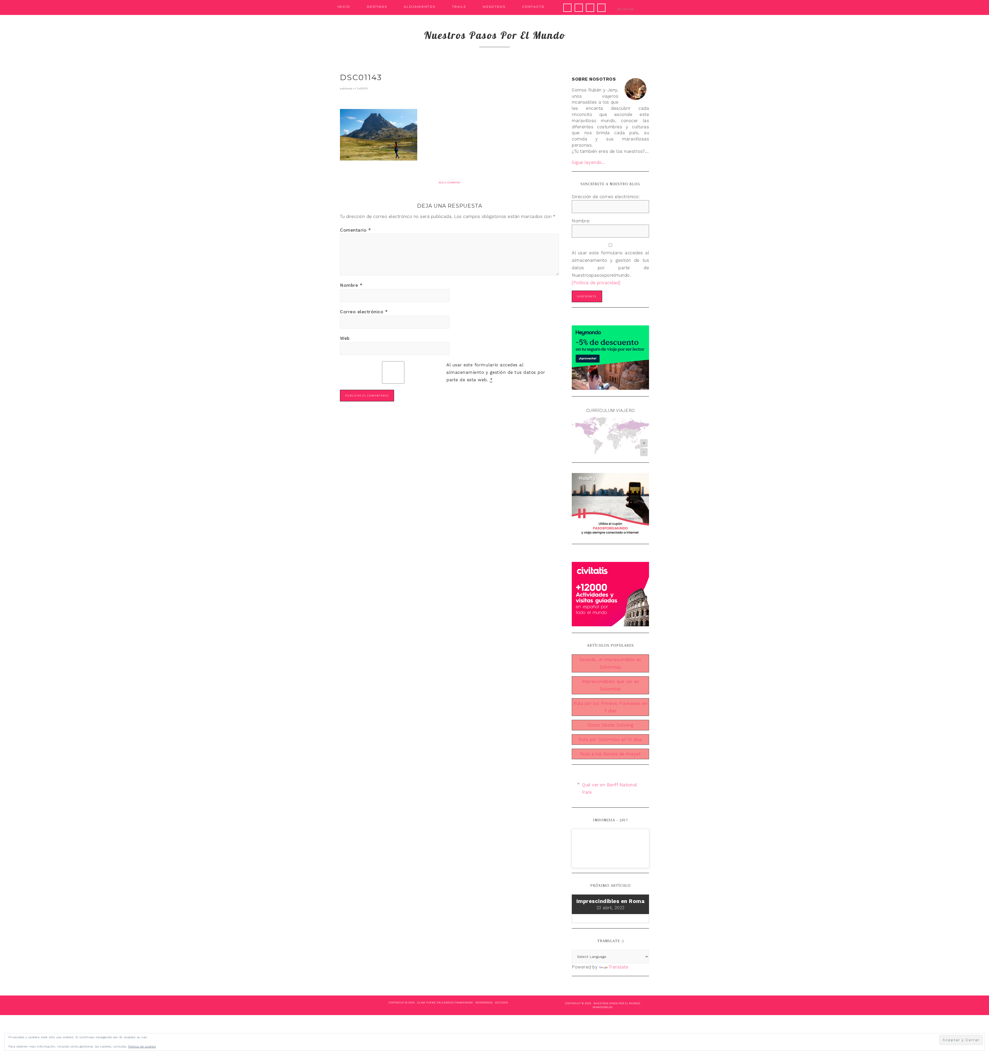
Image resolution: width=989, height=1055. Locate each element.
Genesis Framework (457, 1002)
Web (345, 338)
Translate (618, 966)
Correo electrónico (364, 311)
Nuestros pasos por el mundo (494, 35)
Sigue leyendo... (588, 162)
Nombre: (581, 220)
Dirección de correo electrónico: (606, 196)
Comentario (355, 230)
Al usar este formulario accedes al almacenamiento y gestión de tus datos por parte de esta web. (495, 372)
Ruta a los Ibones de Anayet (610, 753)
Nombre (351, 285)
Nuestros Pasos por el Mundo (617, 1003)
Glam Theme (426, 1002)
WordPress (484, 1002)
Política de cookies (142, 1046)
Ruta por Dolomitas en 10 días (610, 739)
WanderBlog (603, 1007)
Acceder (501, 1002)
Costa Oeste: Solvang (610, 725)
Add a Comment (449, 182)
